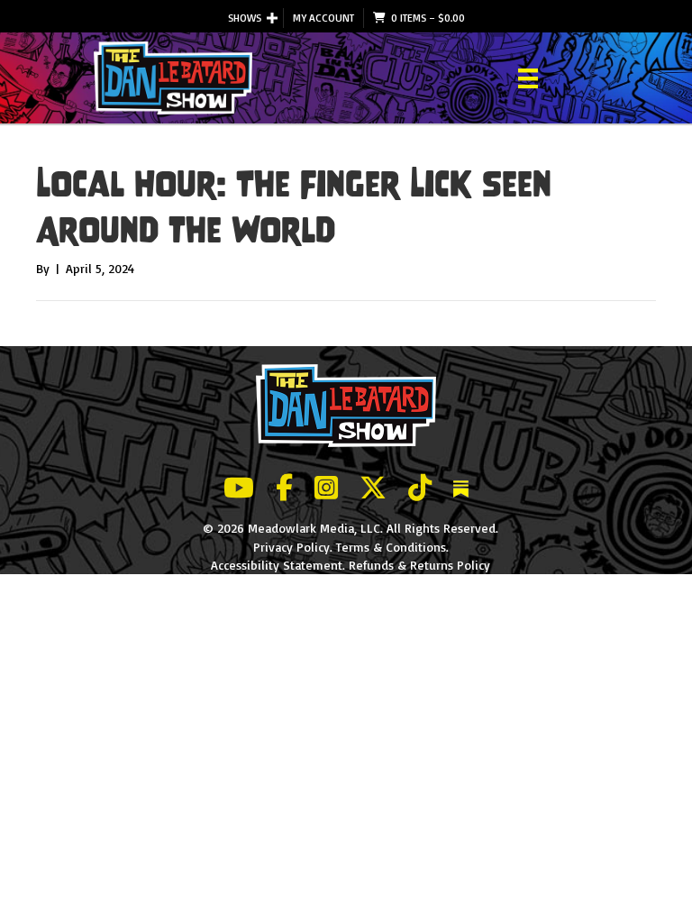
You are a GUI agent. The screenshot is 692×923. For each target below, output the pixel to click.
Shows (244, 17)
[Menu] (528, 78)
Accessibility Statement (276, 564)
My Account (323, 17)
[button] (272, 18)
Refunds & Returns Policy (419, 564)
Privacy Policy (291, 546)
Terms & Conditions (391, 546)
